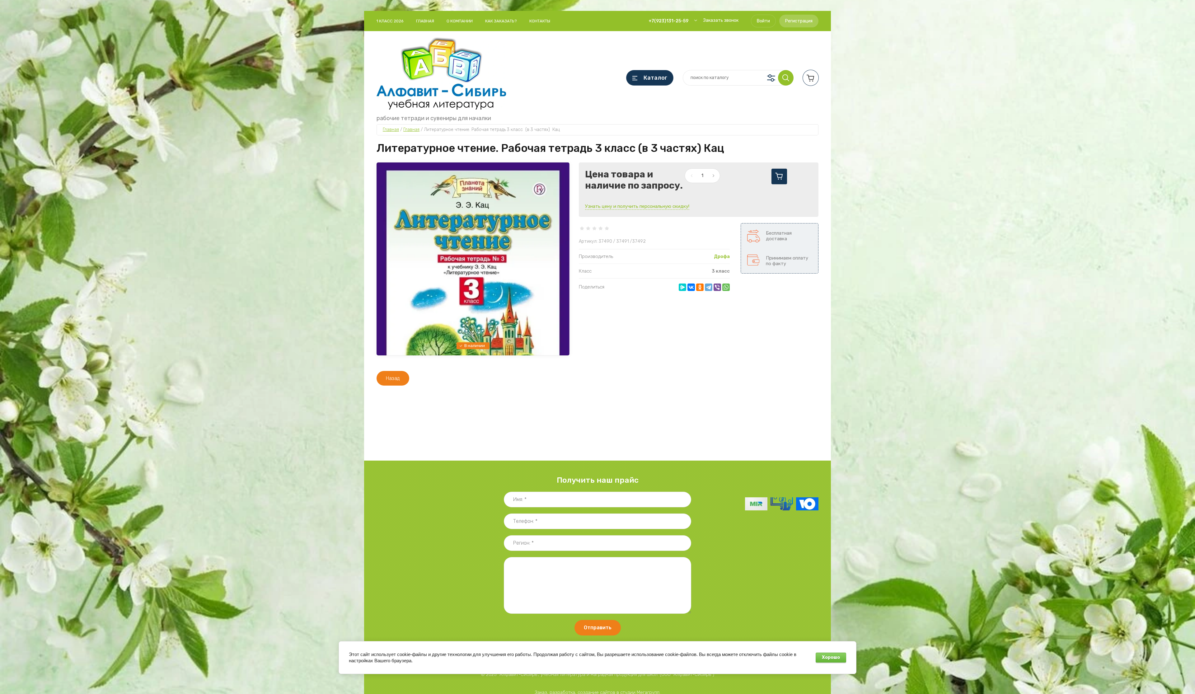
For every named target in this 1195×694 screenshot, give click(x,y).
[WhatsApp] (726, 287)
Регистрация (799, 21)
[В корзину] (779, 176)
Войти (763, 21)
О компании (460, 21)
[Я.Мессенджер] (682, 287)
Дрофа (722, 256)
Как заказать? (501, 21)
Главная (425, 21)
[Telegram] (708, 287)
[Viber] (717, 287)
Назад (393, 378)
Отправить (598, 628)
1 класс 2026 (390, 21)
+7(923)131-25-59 (668, 21)
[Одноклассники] (700, 287)
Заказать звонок (720, 20)
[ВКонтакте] (691, 287)
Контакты (539, 21)
